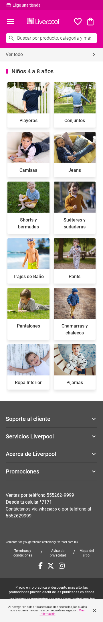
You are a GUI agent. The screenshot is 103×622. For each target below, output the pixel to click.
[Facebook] (40, 565)
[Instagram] (62, 565)
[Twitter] (50, 565)
